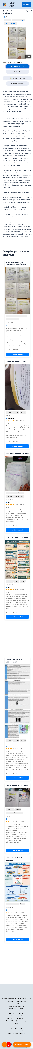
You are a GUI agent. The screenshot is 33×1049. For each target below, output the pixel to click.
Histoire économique (18, 20)
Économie (7, 20)
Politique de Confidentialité (16, 1001)
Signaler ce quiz (17, 71)
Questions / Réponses (16, 1006)
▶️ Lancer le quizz (17, 66)
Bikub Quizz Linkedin (16, 1013)
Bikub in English (16, 1028)
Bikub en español (16, 1031)
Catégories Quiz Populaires (16, 1033)
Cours (28, 56)
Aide (16, 1023)
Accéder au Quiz (17, 354)
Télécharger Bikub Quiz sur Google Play (16, 1021)
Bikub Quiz (12, 4)
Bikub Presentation (16, 1011)
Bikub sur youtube (16, 1016)
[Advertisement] (16, 638)
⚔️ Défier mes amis (17, 78)
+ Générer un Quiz (22, 1044)
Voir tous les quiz (17, 83)
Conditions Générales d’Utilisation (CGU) (16, 999)
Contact (16, 1003)
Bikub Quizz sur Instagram (16, 1018)
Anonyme (8, 17)
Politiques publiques (10, 23)
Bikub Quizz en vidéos (16, 1008)
